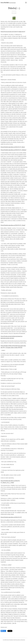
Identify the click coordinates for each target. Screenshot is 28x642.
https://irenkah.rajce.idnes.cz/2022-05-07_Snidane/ (13, 150)
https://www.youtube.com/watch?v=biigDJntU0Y (13, 31)
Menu (26, 2)
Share (4, 630)
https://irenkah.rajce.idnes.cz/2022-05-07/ (11, 517)
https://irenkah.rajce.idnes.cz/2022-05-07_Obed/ (13, 225)
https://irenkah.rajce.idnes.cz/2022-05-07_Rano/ (13, 147)
